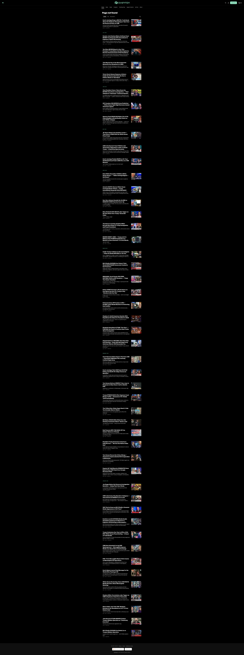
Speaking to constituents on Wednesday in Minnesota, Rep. (116, 388)
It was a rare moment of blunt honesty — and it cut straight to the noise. (116, 295)
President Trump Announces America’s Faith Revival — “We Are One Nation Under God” (115, 443)
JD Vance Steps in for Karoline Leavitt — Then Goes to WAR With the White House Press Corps (115, 134)
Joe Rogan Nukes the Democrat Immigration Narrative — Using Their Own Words (116, 485)
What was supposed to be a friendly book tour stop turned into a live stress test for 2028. (115, 362)
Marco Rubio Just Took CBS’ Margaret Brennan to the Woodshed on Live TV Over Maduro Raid (115, 608)
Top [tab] (108, 16)
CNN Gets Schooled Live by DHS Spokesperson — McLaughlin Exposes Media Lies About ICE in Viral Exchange (114, 547)
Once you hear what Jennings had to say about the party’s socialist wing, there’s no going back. (115, 26)
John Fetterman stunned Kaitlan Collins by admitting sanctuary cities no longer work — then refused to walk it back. (115, 500)
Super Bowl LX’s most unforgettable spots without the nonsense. (114, 412)
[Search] (225, 3)
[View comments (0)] (112, 183)
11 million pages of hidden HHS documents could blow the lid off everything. (115, 204)
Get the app (128, 649)
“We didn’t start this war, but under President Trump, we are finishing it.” (116, 346)
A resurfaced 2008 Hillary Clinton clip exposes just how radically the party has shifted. (115, 488)
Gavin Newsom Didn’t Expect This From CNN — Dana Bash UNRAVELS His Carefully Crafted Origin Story (116, 358)
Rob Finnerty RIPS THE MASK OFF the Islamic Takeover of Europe (114, 431)
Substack (116, 652)
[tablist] (109, 16)
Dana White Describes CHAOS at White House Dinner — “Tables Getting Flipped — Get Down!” (115, 175)
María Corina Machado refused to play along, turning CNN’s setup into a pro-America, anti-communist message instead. (116, 151)
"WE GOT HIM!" (106, 242)
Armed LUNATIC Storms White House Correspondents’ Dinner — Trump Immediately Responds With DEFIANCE (114, 188)
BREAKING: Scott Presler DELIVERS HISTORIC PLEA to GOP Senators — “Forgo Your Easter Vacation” (115, 278)
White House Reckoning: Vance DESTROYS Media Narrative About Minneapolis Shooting (116, 583)
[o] (136, 22)
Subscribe (233, 2)
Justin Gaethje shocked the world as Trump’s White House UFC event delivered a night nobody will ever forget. (115, 109)
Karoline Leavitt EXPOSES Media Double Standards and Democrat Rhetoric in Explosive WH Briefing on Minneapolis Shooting (115, 520)
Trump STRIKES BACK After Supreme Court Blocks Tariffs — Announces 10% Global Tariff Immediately (116, 396)
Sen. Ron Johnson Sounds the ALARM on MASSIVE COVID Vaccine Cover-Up (115, 201)
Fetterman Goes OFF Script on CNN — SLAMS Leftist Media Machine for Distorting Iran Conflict (116, 304)
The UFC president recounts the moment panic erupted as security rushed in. (115, 179)
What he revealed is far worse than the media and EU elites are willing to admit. (115, 434)
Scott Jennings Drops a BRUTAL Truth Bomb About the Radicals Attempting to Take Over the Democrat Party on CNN (116, 21)
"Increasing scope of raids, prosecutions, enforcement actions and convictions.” (116, 229)
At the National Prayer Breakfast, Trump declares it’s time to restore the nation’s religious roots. (116, 447)
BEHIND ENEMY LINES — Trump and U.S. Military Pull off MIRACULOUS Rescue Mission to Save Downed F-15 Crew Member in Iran (116, 238)
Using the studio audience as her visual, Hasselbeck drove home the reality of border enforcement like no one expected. (116, 333)
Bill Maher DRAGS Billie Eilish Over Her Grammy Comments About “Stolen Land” (115, 420)
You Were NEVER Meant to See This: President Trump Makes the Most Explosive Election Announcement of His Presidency (116, 51)
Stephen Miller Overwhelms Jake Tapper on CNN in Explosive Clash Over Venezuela (116, 596)
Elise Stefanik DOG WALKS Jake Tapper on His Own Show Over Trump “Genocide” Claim (115, 213)
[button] (103, 7)
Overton (109, 44)
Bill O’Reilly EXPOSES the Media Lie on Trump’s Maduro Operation (114, 631)
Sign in (240, 2)
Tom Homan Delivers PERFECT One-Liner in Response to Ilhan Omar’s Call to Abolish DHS (116, 384)
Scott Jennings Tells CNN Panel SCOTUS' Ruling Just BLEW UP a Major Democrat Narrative (115, 371)
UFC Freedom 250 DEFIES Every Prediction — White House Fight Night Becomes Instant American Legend (116, 105)
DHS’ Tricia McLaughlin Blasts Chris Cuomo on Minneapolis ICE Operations (116, 559)
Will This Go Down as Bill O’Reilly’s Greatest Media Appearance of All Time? (116, 508)
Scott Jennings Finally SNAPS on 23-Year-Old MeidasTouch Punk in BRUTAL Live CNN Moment (116, 160)
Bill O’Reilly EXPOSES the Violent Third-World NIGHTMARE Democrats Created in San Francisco (115, 265)
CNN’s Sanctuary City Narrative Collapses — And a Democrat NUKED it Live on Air (116, 496)
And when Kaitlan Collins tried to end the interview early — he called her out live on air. (115, 308)
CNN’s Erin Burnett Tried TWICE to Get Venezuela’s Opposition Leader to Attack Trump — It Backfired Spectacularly (115, 147)
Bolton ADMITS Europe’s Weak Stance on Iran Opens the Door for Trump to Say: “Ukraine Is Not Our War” (115, 291)
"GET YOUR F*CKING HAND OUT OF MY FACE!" (113, 164)
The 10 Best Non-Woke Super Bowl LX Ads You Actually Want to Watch (115, 409)
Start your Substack (118, 649)
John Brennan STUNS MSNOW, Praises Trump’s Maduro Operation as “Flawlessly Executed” (115, 620)
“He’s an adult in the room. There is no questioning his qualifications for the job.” (114, 320)
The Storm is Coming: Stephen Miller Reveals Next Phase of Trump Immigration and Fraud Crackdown (115, 225)
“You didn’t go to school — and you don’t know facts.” (114, 423)
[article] (122, 25)
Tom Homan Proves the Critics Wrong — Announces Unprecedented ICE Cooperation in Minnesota (116, 456)
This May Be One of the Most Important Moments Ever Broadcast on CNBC (114, 63)
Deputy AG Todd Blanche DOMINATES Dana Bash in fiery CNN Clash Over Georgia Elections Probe (116, 470)
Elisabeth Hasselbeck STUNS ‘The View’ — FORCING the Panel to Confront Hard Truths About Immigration (116, 329)
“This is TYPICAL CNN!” (107, 217)
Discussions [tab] (112, 16)
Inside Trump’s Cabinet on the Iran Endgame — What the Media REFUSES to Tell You (116, 252)
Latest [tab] (104, 16)
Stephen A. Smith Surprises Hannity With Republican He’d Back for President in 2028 (116, 316)
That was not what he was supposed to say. (112, 623)
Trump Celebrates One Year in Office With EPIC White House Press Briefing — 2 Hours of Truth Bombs (116, 534)
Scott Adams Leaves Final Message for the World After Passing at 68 (115, 571)
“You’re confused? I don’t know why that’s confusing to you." (116, 611)
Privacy (120, 646)
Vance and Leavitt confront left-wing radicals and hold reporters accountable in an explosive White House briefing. (116, 587)
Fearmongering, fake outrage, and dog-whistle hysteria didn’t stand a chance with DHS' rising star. (116, 551)
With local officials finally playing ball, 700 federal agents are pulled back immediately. (116, 460)
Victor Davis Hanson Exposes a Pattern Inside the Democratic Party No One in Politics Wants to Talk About (114, 76)
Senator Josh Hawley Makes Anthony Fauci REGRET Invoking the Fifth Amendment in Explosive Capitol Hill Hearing (116, 37)
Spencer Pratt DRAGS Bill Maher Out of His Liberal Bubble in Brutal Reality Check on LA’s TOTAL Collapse (115, 118)
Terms (123, 646)
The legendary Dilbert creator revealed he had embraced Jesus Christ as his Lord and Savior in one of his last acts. (115, 574)
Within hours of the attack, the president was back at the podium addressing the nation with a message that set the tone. (115, 192)
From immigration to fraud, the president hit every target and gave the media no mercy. (116, 538)
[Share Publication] (228, 3)
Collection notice (129, 646)
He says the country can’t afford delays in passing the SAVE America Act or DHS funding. (115, 282)
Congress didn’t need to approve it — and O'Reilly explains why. (115, 634)
